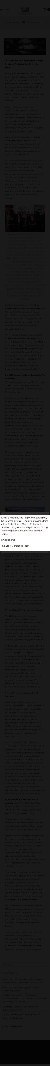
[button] (46, 518)
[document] (25, 533)
